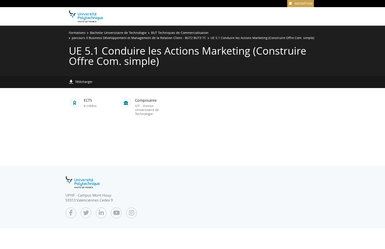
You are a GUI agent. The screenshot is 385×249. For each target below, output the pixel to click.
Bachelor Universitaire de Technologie (118, 33)
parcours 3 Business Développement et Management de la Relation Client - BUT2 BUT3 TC (139, 38)
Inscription (303, 4)
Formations (77, 33)
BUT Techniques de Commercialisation (180, 33)
